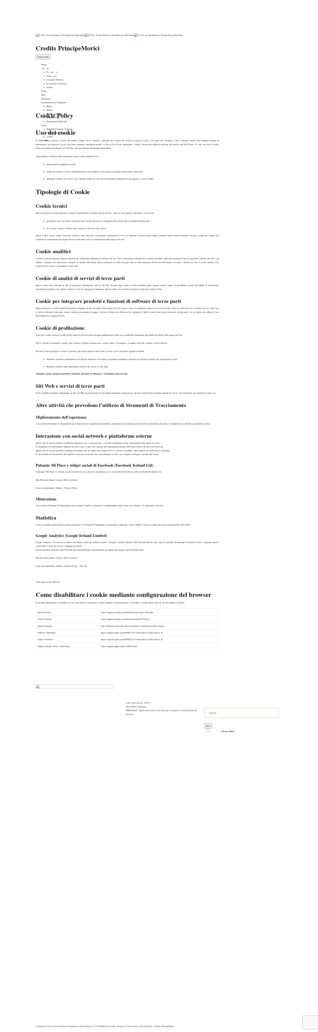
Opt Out (83, 565)
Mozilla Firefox (44, 612)
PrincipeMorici (167, 1026)
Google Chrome (44, 618)
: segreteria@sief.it (55, 5)
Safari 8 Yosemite (45, 639)
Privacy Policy (70, 487)
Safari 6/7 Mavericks (47, 632)
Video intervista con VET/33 (138, 702)
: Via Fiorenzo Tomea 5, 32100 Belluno (63, 12)
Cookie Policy (131, 1026)
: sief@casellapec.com (56, 9)
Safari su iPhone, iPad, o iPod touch (54, 646)
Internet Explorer (45, 625)
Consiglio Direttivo (55, 79)
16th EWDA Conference (135, 706)
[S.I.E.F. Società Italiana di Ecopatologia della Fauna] (109, 34)
